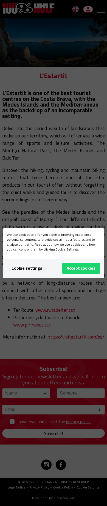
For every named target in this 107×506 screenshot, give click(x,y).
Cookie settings (27, 268)
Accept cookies (81, 268)
